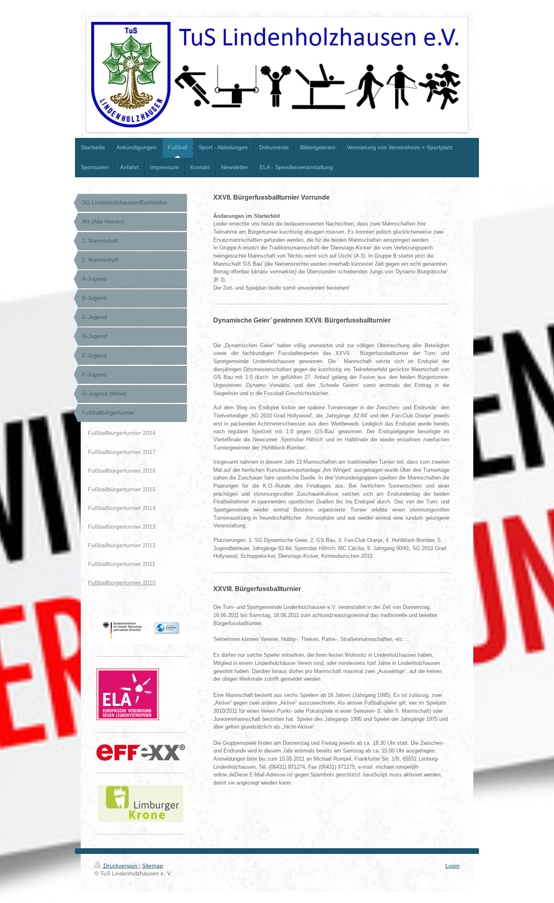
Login (452, 865)
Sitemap (152, 865)
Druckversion (120, 865)
